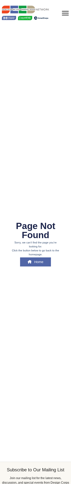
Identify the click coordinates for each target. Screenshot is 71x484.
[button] (65, 13)
